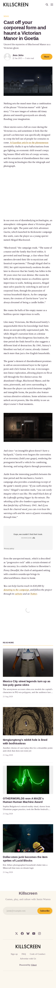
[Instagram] (39, 933)
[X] (16, 933)
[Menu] (52, 4)
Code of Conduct (37, 954)
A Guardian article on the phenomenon (29, 142)
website (18, 593)
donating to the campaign (16, 589)
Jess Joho (18, 55)
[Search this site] (47, 4)
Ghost (34, 965)
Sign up (14, 954)
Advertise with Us (28, 958)
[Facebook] (22, 933)
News (6, 16)
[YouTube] (33, 933)
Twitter (33, 593)
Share (46, 57)
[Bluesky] (28, 933)
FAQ (24, 954)
